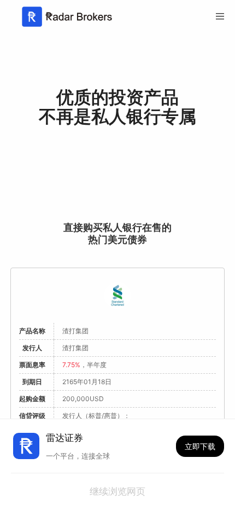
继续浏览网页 (117, 491)
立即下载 (200, 446)
